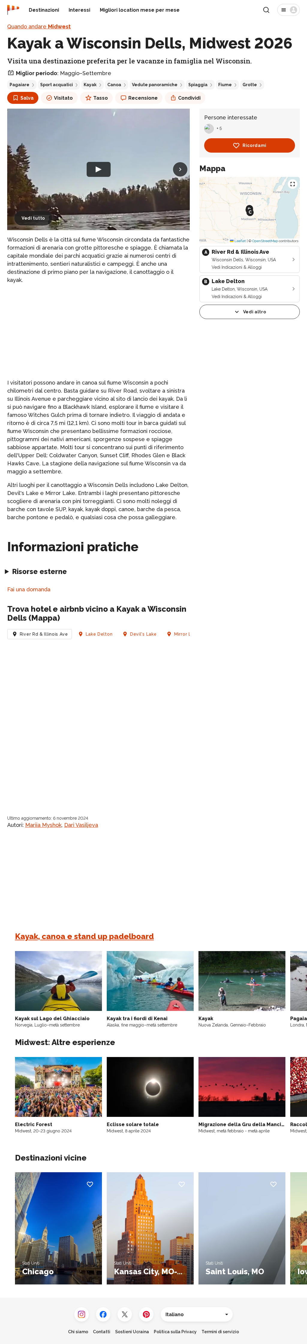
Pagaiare (19, 84)
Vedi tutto (33, 218)
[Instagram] (81, 1314)
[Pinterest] (146, 1314)
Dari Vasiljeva (81, 825)
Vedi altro (254, 311)
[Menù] (288, 10)
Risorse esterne (39, 571)
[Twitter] (125, 1314)
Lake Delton (99, 634)
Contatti (101, 1331)
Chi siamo (78, 1331)
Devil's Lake (143, 634)
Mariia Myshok (43, 825)
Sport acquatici (56, 84)
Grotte (250, 84)
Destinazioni (44, 10)
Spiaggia (197, 84)
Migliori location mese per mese (140, 10)
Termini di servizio (220, 1331)
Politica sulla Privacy (175, 1331)
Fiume (225, 84)
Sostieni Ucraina (132, 1331)
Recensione (143, 98)
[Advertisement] (98, 331)
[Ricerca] (266, 10)
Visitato (63, 98)
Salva (27, 98)
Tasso (100, 98)
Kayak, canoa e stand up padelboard (84, 936)
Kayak (90, 84)
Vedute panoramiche (154, 84)
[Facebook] (103, 1314)
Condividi (189, 98)
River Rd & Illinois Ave (44, 634)
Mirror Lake (186, 634)
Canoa (114, 84)
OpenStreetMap (265, 241)
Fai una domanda (28, 589)
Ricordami (255, 145)
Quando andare (39, 26)
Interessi (79, 10)
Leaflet (240, 241)
